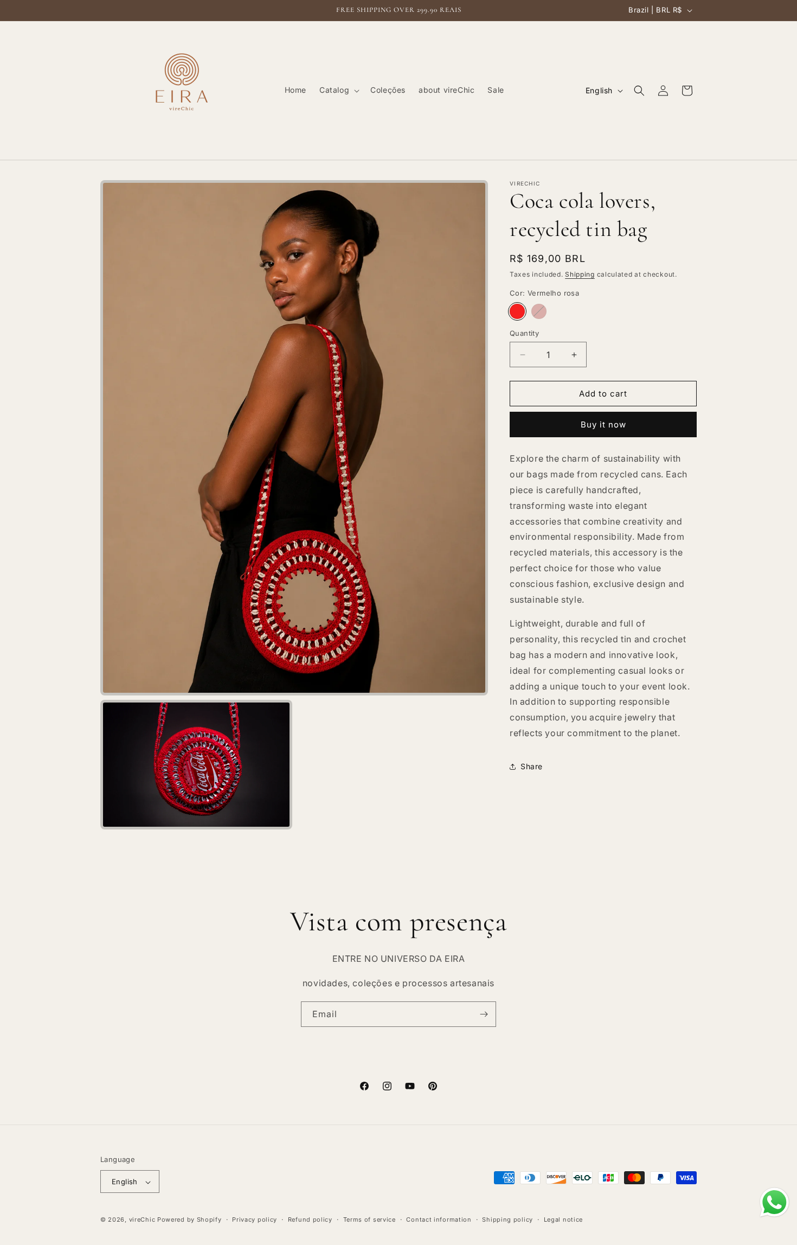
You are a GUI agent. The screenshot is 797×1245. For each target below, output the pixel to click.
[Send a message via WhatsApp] (774, 1202)
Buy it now (603, 424)
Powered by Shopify (189, 1220)
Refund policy (310, 1220)
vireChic (142, 1220)
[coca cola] (539, 311)
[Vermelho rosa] (517, 311)
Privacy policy (254, 1220)
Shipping (580, 274)
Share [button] (531, 766)
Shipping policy (507, 1220)
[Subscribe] (484, 1014)
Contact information (438, 1220)
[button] (338, 90)
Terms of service (369, 1220)
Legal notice (563, 1220)
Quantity (524, 333)
